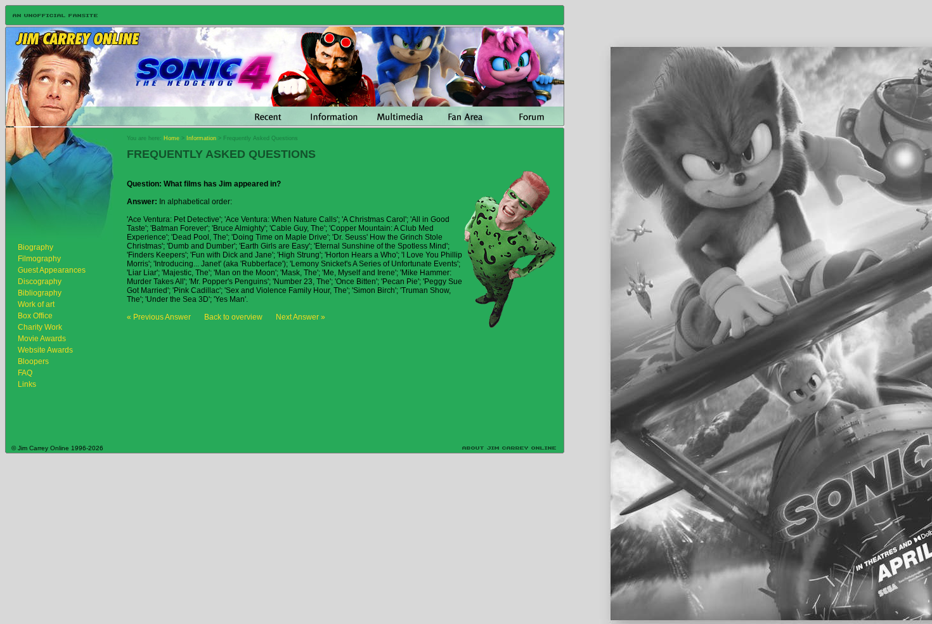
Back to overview (233, 317)
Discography (39, 281)
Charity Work (40, 327)
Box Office (35, 315)
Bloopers (33, 361)
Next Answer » (300, 317)
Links (27, 384)
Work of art (36, 304)
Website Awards (45, 350)
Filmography (39, 258)
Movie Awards (42, 338)
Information (201, 138)
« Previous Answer (159, 317)
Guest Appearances (52, 270)
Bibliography (39, 293)
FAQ (25, 372)
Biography (35, 247)
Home (171, 138)
